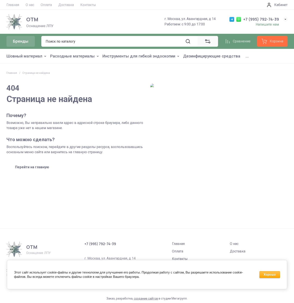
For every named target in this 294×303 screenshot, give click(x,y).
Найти (188, 41)
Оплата (177, 251)
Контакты (180, 259)
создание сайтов (146, 298)
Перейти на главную (32, 167)
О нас (234, 244)
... (247, 56)
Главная (11, 72)
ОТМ (32, 19)
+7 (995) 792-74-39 (261, 19)
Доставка (237, 251)
